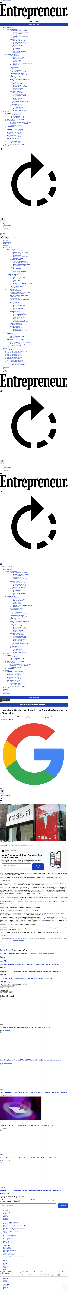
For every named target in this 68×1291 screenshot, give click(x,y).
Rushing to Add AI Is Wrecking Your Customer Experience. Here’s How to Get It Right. (30, 964)
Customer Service (14, 78)
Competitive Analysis (18, 33)
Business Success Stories (16, 104)
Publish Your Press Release (10, 1224)
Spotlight (5, 1219)
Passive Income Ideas (15, 125)
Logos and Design (18, 58)
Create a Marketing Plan (19, 94)
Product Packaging (18, 61)
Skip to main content (5, 0)
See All (2, 961)
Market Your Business (15, 91)
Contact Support (7, 1253)
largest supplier (39, 897)
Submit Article (7, 225)
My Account (6, 224)
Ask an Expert (7, 1240)
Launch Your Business (12, 54)
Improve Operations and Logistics (19, 75)
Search (2, 235)
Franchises (6, 128)
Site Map (5, 1251)
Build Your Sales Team (19, 85)
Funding (12, 46)
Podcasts (5, 369)
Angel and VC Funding (19, 51)
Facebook (5, 1260)
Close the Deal (17, 89)
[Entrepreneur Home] (1, 701)
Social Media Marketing (19, 97)
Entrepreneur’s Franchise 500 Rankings (17, 131)
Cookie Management (8, 1254)
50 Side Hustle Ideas (15, 114)
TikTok (5, 1267)
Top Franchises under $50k (14, 134)
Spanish (5, 1280)
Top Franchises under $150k (14, 137)
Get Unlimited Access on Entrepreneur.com (14, 1225)
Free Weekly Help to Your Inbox (15, 119)
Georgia (5, 1281)
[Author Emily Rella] (3, 946)
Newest (5, 992)
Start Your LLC (7, 227)
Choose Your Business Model (21, 42)
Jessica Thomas (6, 1193)
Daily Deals (6, 1241)
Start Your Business (12, 29)
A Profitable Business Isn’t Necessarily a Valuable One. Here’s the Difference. (26, 978)
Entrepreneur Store (7, 1030)
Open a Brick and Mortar (16, 66)
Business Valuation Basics (20, 110)
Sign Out (5, 228)
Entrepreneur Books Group (10, 1237)
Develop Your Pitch (18, 83)
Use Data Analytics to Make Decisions (20, 72)
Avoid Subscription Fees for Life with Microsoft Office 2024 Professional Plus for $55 (29, 1158)
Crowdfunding (17, 52)
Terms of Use (6, 1245)
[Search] (1, 149)
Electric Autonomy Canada (46, 883)
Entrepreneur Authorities (9, 1235)
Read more (51, 953)
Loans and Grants (18, 49)
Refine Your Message (18, 92)
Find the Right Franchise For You (15, 129)
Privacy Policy (7, 1247)
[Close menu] (1, 564)
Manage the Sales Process (20, 86)
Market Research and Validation (18, 30)
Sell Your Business (18, 107)
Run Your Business (12, 69)
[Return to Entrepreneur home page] (34, 19)
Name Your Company (19, 57)
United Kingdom (7, 1287)
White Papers (6, 1212)
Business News (7, 145)
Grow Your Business (12, 80)
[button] (34, 473)
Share (2, 790)
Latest (2, 957)
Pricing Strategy (17, 35)
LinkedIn (5, 1263)
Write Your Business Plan (20, 41)
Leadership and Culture (16, 103)
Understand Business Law (17, 73)
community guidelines (11, 985)
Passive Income (11, 120)
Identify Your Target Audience (21, 32)
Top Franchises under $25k (14, 132)
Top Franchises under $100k (14, 135)
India (4, 1283)
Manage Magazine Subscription (11, 1229)
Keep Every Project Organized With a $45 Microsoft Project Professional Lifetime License (30, 1060)
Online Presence (14, 67)
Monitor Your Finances (16, 70)
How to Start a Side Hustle (17, 116)
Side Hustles (10, 113)
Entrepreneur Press (8, 1238)
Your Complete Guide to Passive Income (20, 122)
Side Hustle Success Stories (17, 117)
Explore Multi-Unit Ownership (15, 141)
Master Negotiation (18, 88)
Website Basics (17, 60)
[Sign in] (1, 562)
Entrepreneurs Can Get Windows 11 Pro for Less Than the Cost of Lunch (25, 1027)
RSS (4, 1269)
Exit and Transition (15, 106)
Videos (5, 370)
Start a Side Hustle (8, 111)
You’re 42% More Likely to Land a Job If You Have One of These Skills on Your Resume (30, 971)
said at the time (46, 918)
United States (6, 1278)
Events (5, 1213)
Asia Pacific (6, 1284)
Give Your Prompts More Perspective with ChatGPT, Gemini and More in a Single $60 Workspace (33, 1092)
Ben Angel (5, 1128)
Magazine (5, 1218)
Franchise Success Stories (13, 138)
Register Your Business (19, 45)
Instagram (5, 1266)
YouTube (5, 1264)
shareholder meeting (52, 906)
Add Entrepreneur (4, 788)
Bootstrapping (17, 48)
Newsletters (6, 367)
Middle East (6, 1286)
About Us (5, 1232)
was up (5, 924)
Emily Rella (5, 719)
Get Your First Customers (20, 95)
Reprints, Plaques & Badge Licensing (13, 1256)
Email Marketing (17, 98)
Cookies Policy (7, 1248)
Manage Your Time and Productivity (19, 79)
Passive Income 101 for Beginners (19, 123)
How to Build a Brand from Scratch (22, 63)
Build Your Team (14, 64)
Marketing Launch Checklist (20, 101)
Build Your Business (8, 27)
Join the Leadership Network (10, 1222)
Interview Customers (18, 38)
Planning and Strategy (15, 39)
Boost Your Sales (14, 82)
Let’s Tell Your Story (8, 1243)
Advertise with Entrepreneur (10, 1231)
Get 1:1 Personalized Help (13, 142)
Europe (5, 1289)
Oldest (10, 992)
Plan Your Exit (17, 109)
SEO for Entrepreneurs (19, 100)
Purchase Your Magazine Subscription (13, 1228)
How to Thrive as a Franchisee (15, 140)
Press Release (6, 372)
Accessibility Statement (9, 1250)
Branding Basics (14, 55)
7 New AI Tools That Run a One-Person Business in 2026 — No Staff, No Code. (27, 1125)
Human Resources (15, 76)
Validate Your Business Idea (20, 36)
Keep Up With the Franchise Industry (16, 144)
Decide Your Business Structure (21, 44)
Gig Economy (10, 126)
